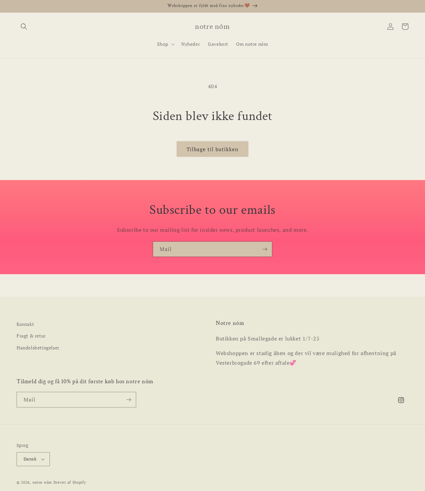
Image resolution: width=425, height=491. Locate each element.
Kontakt (25, 324)
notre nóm (42, 482)
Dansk (30, 459)
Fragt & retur (31, 336)
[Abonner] (264, 249)
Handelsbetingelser (38, 347)
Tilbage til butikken (212, 149)
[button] (24, 26)
